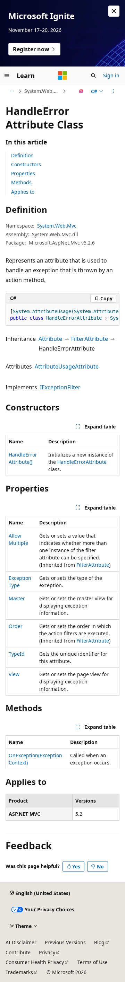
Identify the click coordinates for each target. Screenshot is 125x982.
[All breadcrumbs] (12, 91)
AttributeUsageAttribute (67, 366)
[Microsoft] (62, 75)
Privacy (47, 952)
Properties (23, 173)
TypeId (17, 654)
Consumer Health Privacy (35, 962)
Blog (99, 942)
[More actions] (113, 91)
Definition (22, 155)
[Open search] (93, 75)
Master (17, 598)
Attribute (50, 339)
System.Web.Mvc (42, 91)
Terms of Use (92, 962)
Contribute (18, 952)
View (14, 674)
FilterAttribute (89, 339)
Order (16, 626)
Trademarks (19, 972)
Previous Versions (65, 942)
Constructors (26, 164)
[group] (62, 315)
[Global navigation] (7, 75)
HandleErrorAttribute (82, 462)
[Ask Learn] (81, 91)
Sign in (111, 75)
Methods (21, 182)
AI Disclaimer (21, 942)
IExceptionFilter (60, 387)
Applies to (22, 191)
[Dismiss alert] (113, 11)
